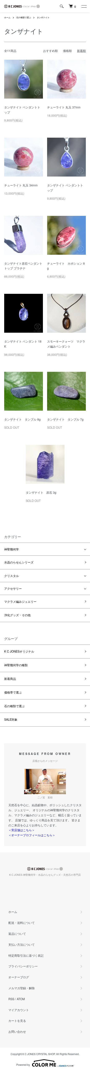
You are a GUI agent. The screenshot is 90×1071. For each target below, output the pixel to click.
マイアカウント (18, 1010)
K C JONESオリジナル (19, 651)
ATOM (21, 999)
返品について (17, 933)
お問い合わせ (17, 1031)
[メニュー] (83, 6)
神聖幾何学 (11, 549)
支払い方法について (21, 944)
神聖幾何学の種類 (16, 665)
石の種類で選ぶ (23, 17)
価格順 (67, 51)
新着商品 (10, 679)
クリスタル (11, 576)
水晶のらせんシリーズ (18, 562)
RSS (11, 999)
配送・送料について (21, 923)
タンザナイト (43, 17)
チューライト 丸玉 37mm (64, 107)
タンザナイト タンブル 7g (65, 419)
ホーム (7, 17)
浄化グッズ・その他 (17, 615)
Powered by (23, 1064)
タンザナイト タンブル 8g (22, 419)
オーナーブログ (18, 977)
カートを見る (17, 1020)
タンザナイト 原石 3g (41, 492)
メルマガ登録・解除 (21, 988)
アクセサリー (13, 588)
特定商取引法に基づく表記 (26, 955)
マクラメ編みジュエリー (20, 601)
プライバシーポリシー (23, 966)
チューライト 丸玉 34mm (21, 185)
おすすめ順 (50, 51)
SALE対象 (10, 719)
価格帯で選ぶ (13, 692)
